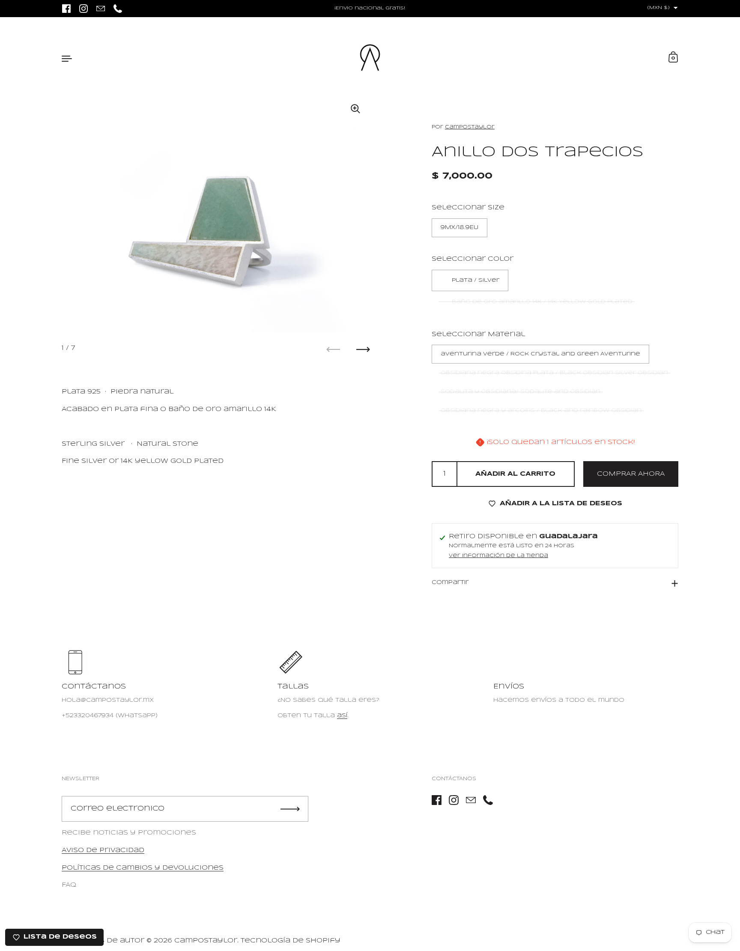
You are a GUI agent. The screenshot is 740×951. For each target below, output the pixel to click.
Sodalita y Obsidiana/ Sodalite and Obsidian (520, 391)
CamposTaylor (470, 127)
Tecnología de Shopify (290, 941)
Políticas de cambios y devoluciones (143, 868)
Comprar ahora (631, 474)
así (342, 715)
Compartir (450, 582)
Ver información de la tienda (498, 556)
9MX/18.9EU (459, 227)
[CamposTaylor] (370, 57)
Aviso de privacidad (103, 850)
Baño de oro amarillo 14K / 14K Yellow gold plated (542, 301)
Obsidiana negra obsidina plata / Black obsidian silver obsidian (554, 372)
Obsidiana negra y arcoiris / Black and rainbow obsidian (541, 410)
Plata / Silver (475, 280)
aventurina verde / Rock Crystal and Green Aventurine (540, 354)
